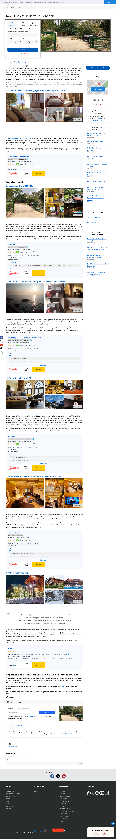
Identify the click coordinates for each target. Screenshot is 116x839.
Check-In (9, 39)
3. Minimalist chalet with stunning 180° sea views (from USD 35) (36, 281)
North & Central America (13, 793)
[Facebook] (21, 726)
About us (62, 791)
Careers (62, 806)
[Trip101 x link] (96, 104)
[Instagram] (25, 726)
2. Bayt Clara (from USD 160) (19, 186)
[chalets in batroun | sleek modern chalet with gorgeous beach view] (25, 107)
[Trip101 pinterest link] (100, 104)
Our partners (64, 798)
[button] (45, 264)
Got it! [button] (110, 2)
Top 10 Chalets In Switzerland (96, 181)
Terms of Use (64, 813)
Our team (62, 793)
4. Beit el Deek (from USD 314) (20, 378)
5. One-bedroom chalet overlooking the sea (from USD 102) (33, 476)
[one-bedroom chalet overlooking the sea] (25, 493)
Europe (8, 798)
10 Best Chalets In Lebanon (95, 142)
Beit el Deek (12, 436)
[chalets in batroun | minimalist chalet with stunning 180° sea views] (25, 298)
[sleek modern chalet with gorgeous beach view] (54, 100)
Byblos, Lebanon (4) (93, 218)
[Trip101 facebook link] (94, 104)
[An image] (73, 114)
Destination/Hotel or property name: (17, 31)
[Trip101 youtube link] (102, 793)
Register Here (13, 746)
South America (10, 796)
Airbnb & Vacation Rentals (13, 11)
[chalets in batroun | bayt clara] (25, 203)
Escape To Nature (13, 533)
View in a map (97, 89)
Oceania (8, 808)
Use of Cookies (64, 819)
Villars (11, 648)
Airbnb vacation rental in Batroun (20, 138)
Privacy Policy (33, 716)
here (63, 686)
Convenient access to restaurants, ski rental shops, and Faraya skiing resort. (44, 620)
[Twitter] (23, 726)
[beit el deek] (54, 387)
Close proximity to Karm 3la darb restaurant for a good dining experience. (45, 615)
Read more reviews (13, 269)
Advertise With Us (65, 808)
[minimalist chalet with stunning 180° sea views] (54, 290)
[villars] (25, 590)
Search (23, 50)
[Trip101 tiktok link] (107, 793)
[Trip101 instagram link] (98, 104)
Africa (8, 803)
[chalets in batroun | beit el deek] (25, 395)
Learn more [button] (60, 2)
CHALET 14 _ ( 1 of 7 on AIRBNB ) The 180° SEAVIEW (24, 338)
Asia (7, 801)
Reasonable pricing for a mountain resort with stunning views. (45, 618)
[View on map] (28, 159)
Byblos (35, 791)
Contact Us (63, 803)
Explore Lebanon (58, 830)
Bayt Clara (11, 244)
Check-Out (26, 39)
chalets (24, 11)
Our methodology (65, 796)
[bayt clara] (54, 195)
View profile (69, 734)
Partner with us (64, 801)
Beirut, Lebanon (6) (93, 222)
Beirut (34, 793)
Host (10, 355)
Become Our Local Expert (67, 811)
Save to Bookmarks (98, 68)
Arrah (18, 726)
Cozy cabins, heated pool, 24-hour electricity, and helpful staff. (45, 623)
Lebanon (31, 11)
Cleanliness (12, 262)
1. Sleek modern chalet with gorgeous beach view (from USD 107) (36, 90)
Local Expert (31, 744)
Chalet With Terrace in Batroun (18, 156)
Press (61, 821)
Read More (44, 365)
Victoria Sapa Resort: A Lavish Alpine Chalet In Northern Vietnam (96, 198)
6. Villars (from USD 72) (17, 572)
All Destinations (10, 791)
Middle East (9, 806)
